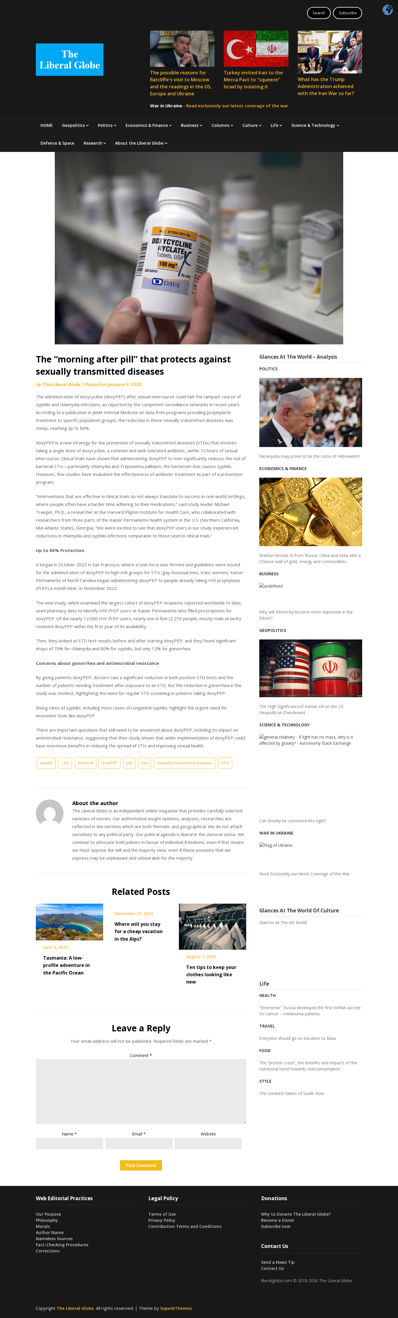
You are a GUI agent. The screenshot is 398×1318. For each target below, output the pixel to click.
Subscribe (348, 12)
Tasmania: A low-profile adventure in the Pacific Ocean (66, 965)
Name (69, 1134)
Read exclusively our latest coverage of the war (237, 105)
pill (129, 762)
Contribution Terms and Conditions (184, 1226)
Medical (85, 762)
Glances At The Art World (283, 922)
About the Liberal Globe (139, 143)
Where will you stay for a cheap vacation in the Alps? (139, 931)
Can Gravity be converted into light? (292, 820)
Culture (250, 125)
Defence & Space (57, 143)
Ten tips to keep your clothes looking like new (211, 974)
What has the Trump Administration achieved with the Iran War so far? (326, 86)
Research (93, 143)
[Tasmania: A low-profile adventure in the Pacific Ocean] (69, 920)
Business (189, 125)
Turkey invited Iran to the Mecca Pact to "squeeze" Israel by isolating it (253, 79)
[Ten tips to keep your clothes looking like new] (212, 925)
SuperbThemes (176, 1308)
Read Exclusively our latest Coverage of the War (304, 874)
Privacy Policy (161, 1220)
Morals (43, 1226)
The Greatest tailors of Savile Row (291, 1093)
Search (319, 12)
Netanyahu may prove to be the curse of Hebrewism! (309, 456)
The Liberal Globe (61, 384)
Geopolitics (73, 125)
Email (139, 1134)
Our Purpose (48, 1214)
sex (145, 762)
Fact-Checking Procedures (62, 1244)
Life (274, 125)
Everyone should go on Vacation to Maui (297, 1038)
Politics (105, 125)
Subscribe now (275, 1226)
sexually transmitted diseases (184, 762)
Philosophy (47, 1220)
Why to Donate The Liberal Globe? (296, 1214)
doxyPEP (109, 762)
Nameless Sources (54, 1238)
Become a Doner (277, 1220)
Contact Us (272, 1268)
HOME (46, 125)
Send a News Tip (278, 1262)
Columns (220, 125)
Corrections (47, 1251)
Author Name (50, 1232)
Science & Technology (313, 125)
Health (46, 762)
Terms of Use (162, 1214)
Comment (141, 1055)
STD (225, 762)
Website (208, 1134)
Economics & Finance (147, 125)
